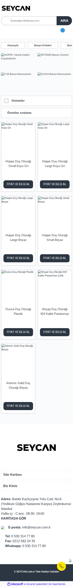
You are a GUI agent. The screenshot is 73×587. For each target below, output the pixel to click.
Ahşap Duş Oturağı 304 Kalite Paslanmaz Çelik (54, 311)
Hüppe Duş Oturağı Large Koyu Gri (55, 164)
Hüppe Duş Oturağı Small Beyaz (55, 237)
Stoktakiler (18, 100)
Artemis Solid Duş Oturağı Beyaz (18, 385)
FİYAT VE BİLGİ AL (18, 184)
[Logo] (16, 8)
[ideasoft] (15, 584)
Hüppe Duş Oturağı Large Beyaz (18, 237)
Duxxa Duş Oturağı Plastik (18, 311)
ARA (64, 21)
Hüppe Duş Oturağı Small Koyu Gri (18, 164)
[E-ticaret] (36, 584)
